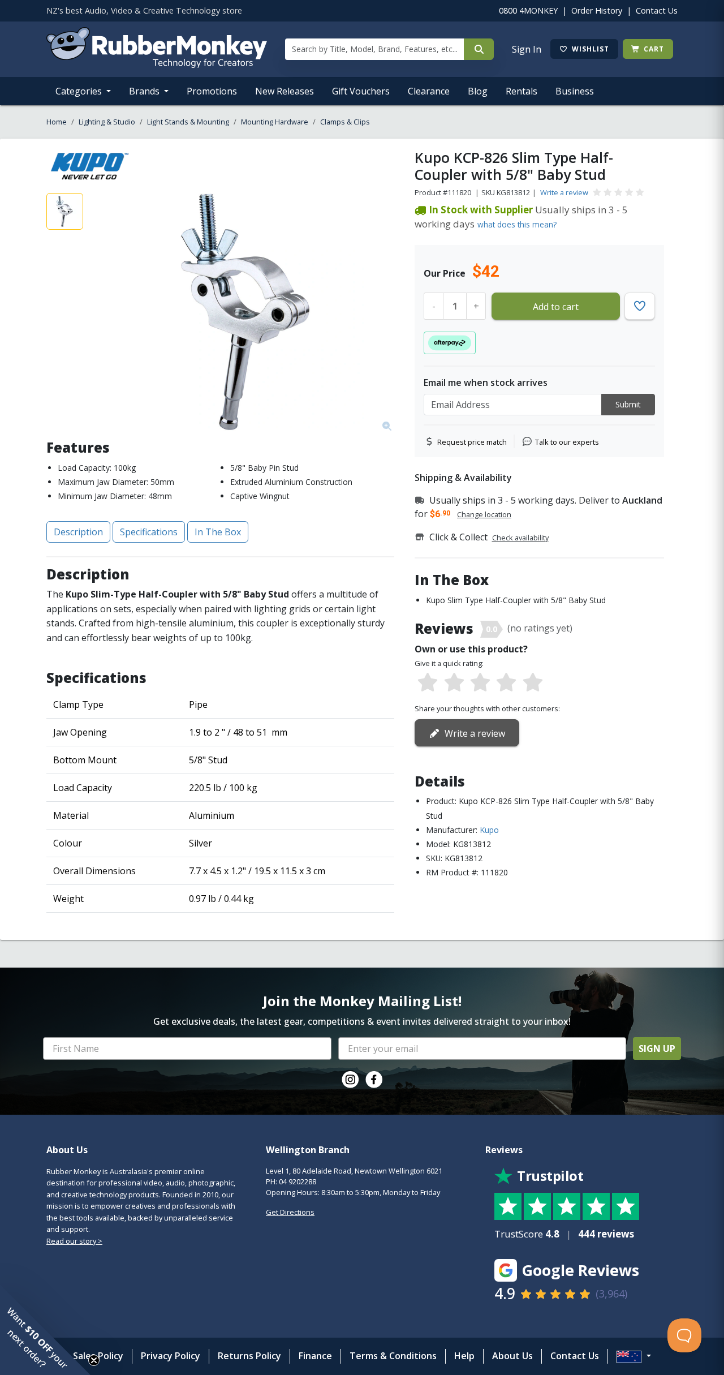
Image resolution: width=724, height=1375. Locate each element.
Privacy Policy (170, 1356)
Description (78, 532)
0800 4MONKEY (528, 10)
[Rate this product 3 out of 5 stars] (480, 683)
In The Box (218, 532)
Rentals (521, 91)
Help (464, 1356)
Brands (145, 91)
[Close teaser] (94, 1360)
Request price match (472, 442)
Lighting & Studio (107, 122)
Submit (628, 404)
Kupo (489, 829)
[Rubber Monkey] (156, 64)
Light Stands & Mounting (188, 122)
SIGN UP (657, 1048)
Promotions (212, 91)
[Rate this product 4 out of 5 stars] (506, 683)
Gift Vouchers (361, 91)
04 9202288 (297, 1181)
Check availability (520, 537)
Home (56, 122)
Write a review (564, 192)
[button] (45, 1329)
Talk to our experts (567, 442)
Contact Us (657, 10)
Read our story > (74, 1241)
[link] (350, 1079)
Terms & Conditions (393, 1356)
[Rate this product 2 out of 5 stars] (454, 683)
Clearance (429, 91)
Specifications (149, 532)
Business (574, 91)
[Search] (479, 49)
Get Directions (290, 1212)
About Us (512, 1356)
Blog (478, 91)
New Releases (284, 91)
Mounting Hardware (274, 122)
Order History (596, 10)
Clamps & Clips (345, 122)
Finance (315, 1356)
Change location (484, 514)
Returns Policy (249, 1356)
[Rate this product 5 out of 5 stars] (533, 683)
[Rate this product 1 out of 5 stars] (428, 683)
